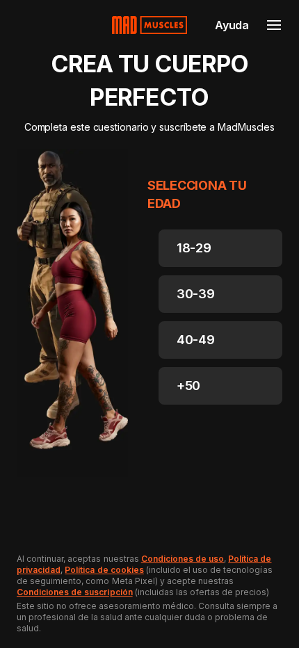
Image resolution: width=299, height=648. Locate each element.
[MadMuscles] (149, 25)
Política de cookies (104, 570)
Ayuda (232, 25)
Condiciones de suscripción (75, 592)
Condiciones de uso (182, 558)
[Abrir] (274, 25)
